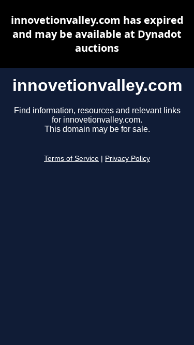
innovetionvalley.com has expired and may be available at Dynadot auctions (97, 34)
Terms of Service (71, 158)
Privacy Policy (127, 158)
